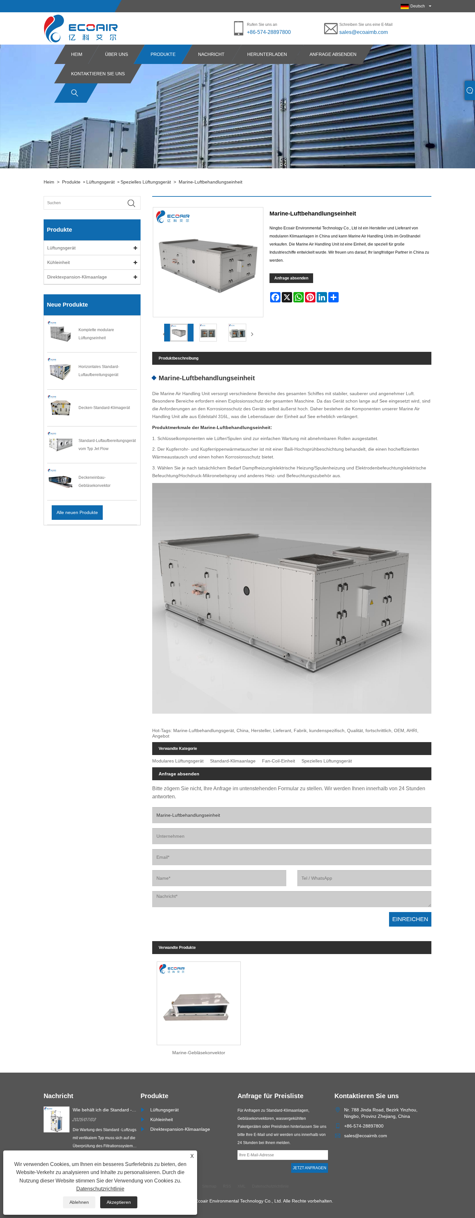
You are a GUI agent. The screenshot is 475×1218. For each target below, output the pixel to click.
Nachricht (211, 54)
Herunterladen (267, 54)
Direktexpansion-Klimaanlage (77, 276)
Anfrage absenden (333, 54)
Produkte (163, 54)
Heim (76, 54)
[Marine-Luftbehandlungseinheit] (179, 332)
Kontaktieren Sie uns (98, 73)
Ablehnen (79, 1202)
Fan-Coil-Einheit (278, 760)
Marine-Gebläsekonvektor (198, 1052)
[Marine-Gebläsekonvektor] (198, 1001)
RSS (227, 1186)
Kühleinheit (58, 262)
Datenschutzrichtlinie (100, 1189)
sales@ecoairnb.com (363, 32)
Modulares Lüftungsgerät (178, 760)
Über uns (116, 54)
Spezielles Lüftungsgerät (146, 181)
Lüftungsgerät (100, 181)
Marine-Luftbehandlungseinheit (210, 181)
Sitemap (209, 1186)
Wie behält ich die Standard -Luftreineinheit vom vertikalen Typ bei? (103, 1110)
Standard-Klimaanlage (233, 760)
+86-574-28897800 (269, 32)
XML (242, 1186)
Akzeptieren (119, 1202)
